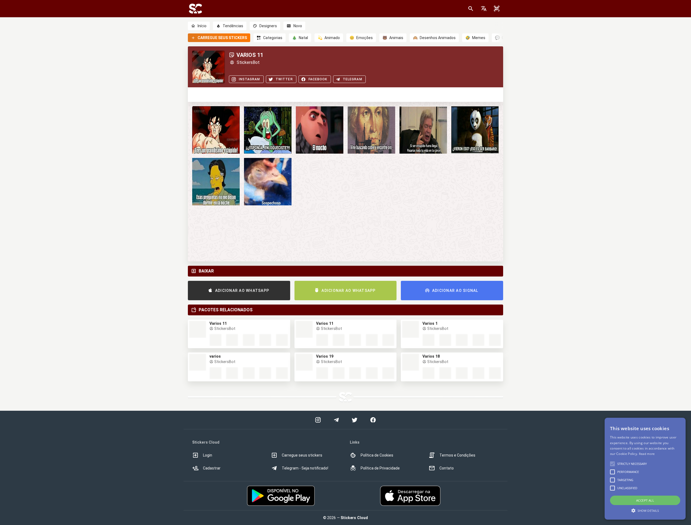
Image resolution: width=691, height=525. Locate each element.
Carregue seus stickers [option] (302, 455)
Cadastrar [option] (212, 468)
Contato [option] (446, 468)
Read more (647, 454)
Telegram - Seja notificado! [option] (305, 468)
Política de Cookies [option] (377, 455)
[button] (483, 8)
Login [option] (207, 455)
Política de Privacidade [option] (380, 468)
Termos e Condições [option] (457, 455)
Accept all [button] (645, 500)
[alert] (645, 469)
